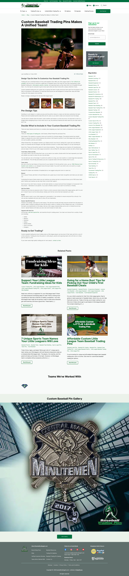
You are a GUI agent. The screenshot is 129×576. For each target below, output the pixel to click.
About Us (46, 1)
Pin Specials (78, 11)
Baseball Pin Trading (94, 98)
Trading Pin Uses (35, 11)
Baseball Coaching (93, 78)
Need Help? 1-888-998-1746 (71, 554)
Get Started (103, 11)
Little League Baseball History (82, 349)
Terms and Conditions (74, 565)
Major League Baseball (94, 136)
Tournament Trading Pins (95, 170)
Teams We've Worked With (38, 559)
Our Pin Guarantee (54, 1)
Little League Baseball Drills (53, 286)
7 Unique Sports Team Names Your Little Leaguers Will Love (39, 340)
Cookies (56, 565)
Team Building (92, 166)
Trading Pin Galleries (51, 553)
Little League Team (93, 132)
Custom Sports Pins (94, 120)
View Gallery (64, 536)
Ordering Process (89, 11)
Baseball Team (92, 103)
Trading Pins (92, 172)
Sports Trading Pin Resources (96, 159)
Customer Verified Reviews (79, 1)
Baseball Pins (92, 101)
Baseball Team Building (94, 105)
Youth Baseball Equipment (91, 292)
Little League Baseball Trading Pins (30, 288)
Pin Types (22, 11)
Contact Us (49, 559)
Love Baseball (92, 134)
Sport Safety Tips (93, 150)
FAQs (33, 553)
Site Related (92, 143)
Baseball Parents (93, 92)
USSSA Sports (92, 175)
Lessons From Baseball (94, 125)
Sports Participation (94, 154)
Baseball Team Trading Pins (95, 107)
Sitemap (50, 565)
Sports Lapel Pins (93, 152)
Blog (60, 1)
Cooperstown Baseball (94, 112)
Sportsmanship (92, 163)
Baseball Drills (92, 80)
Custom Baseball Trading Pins (96, 116)
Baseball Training (93, 110)
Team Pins (91, 168)
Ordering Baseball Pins (94, 141)
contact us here (57, 240)
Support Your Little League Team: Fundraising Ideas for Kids (41, 281)
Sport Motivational (93, 147)
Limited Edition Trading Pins (52, 11)
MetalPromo (79, 570)
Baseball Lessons (93, 89)
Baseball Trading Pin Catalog (53, 556)
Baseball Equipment (94, 83)
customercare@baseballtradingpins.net (74, 553)
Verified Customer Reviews (38, 556)
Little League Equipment (95, 129)
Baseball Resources (51, 550)
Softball (91, 145)
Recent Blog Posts (36, 550)
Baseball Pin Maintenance (95, 96)
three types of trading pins (33, 133)
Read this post (27, 305)
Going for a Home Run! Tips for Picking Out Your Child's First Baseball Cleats (86, 283)
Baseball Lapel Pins (93, 87)
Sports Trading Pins (94, 161)
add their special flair (33, 212)
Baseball (91, 76)
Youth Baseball (79, 292)
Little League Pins (56, 288)
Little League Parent (45, 288)
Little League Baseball (94, 127)
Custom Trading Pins (94, 123)
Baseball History (93, 85)
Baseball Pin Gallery (67, 1)
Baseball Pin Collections (95, 94)
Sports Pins (91, 157)
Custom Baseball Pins (94, 114)
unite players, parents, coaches (40, 85)
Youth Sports (92, 177)
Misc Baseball (92, 139)
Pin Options (68, 11)
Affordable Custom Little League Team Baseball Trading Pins (86, 341)
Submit (97, 43)
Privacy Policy (63, 565)
